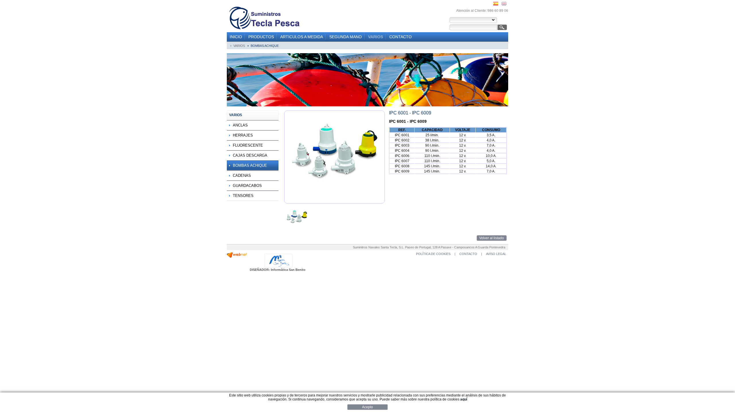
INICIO (236, 36)
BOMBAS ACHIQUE (265, 45)
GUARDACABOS (247, 185)
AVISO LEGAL (496, 254)
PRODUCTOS (261, 36)
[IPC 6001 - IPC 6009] (296, 228)
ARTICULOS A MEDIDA (301, 36)
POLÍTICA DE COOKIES (433, 254)
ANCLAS (240, 125)
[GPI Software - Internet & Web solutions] (237, 256)
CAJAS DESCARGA (250, 155)
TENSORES (243, 195)
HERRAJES (243, 135)
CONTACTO (400, 36)
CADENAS (242, 175)
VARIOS (375, 36)
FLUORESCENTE (248, 145)
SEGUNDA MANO (345, 36)
